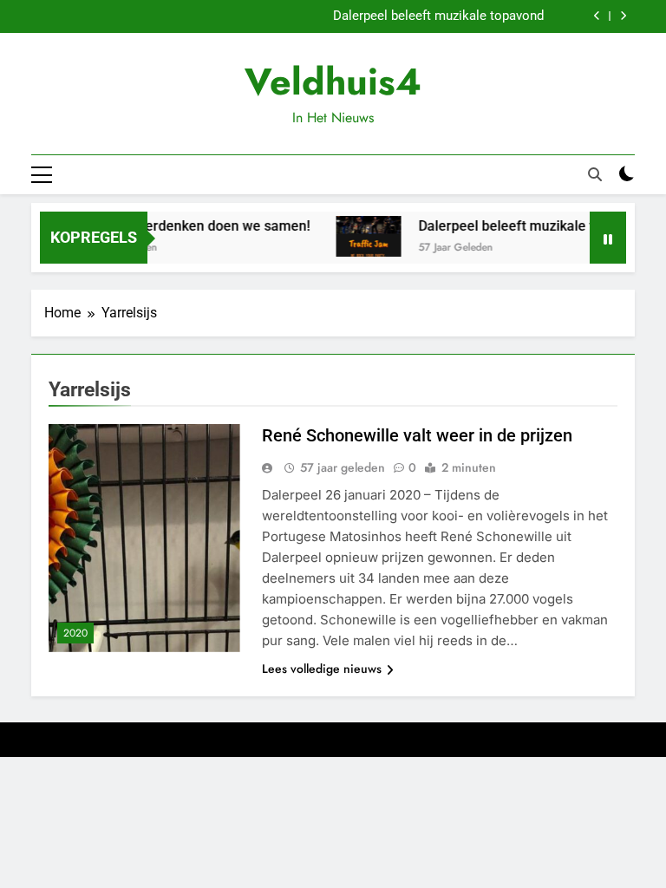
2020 (75, 633)
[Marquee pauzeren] (608, 238)
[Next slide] (623, 16)
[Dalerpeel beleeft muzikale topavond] (360, 236)
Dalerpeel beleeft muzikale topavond (438, 16)
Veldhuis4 (333, 81)
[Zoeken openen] (595, 174)
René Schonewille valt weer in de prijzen (417, 435)
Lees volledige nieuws (322, 668)
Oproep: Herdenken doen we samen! (188, 226)
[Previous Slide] (597, 16)
